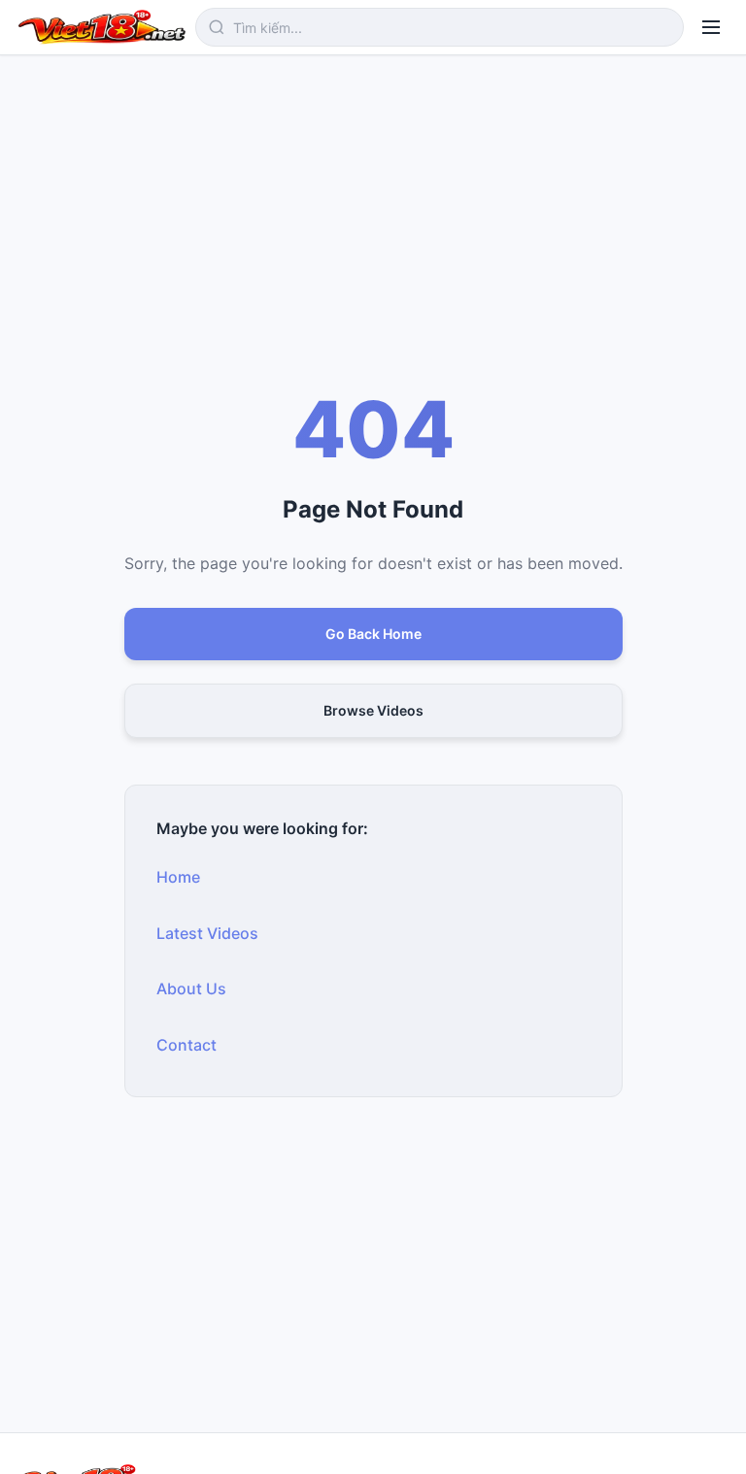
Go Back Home (373, 633)
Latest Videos (207, 933)
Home (178, 877)
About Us (191, 988)
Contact (186, 1045)
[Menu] (711, 27)
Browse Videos (373, 710)
